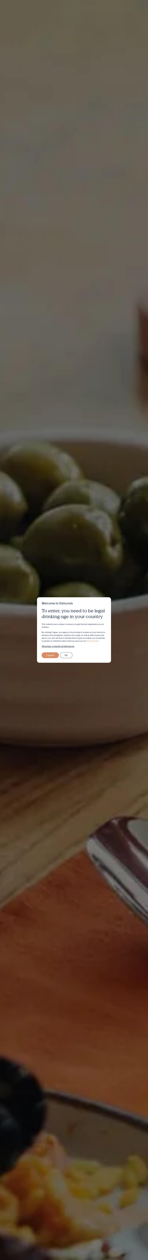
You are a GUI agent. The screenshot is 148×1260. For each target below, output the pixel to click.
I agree (50, 655)
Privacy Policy (92, 641)
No (66, 655)
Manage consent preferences (58, 646)
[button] (12, 9)
